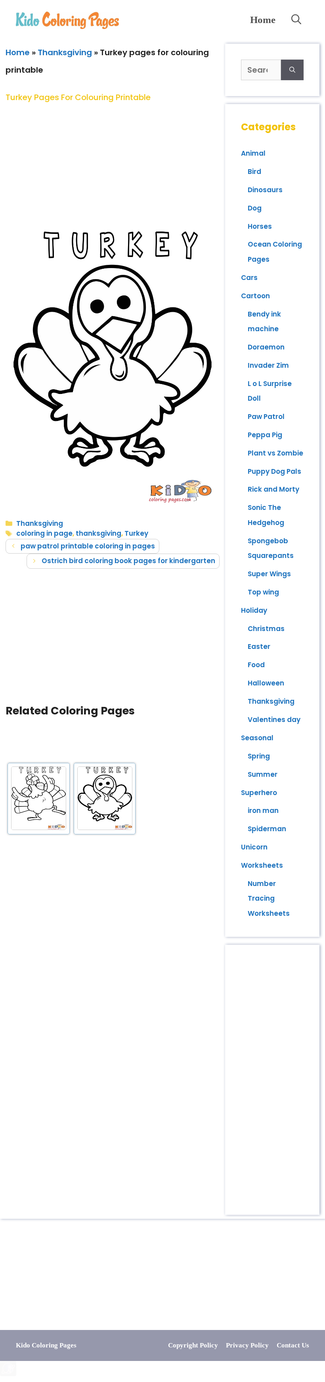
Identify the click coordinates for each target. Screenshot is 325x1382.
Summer (262, 774)
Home (262, 19)
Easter (259, 646)
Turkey (136, 533)
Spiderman (267, 829)
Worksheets (262, 865)
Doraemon (266, 347)
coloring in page (44, 533)
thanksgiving (98, 533)
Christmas (266, 628)
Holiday (254, 610)
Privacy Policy (247, 1345)
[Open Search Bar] (296, 20)
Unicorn (254, 847)
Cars (249, 277)
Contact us (293, 1345)
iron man (263, 810)
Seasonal (257, 738)
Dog (255, 208)
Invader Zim (268, 365)
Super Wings (269, 574)
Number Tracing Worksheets (269, 898)
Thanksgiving (65, 52)
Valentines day (274, 719)
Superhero (259, 792)
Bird (254, 171)
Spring (259, 756)
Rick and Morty (273, 489)
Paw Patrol (266, 416)
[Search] (292, 70)
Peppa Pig (265, 435)
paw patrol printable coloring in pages (88, 546)
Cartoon (255, 296)
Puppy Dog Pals (274, 471)
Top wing (263, 592)
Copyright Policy (193, 1345)
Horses (260, 226)
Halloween (266, 683)
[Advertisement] (113, 159)
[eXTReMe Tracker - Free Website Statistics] (8, 1373)
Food (256, 665)
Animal (253, 153)
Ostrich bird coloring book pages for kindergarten (128, 561)
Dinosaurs (265, 190)
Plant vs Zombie (275, 453)
